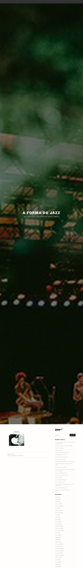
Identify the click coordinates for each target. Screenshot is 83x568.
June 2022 (57, 562)
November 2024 (58, 512)
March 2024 (57, 521)
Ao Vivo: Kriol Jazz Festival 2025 (61, 457)
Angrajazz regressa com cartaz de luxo (63, 490)
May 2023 (57, 537)
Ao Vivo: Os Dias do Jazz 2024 (60, 473)
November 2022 (58, 550)
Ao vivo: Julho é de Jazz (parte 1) (61, 487)
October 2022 (58, 553)
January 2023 (58, 546)
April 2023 (57, 539)
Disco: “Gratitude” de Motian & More (62, 452)
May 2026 (57, 501)
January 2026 (58, 503)
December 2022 (58, 548)
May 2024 (57, 519)
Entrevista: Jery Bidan (59, 448)
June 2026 (57, 499)
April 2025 (57, 508)
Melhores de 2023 (58, 477)
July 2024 (57, 515)
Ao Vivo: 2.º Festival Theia (60, 482)
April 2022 (57, 566)
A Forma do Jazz (41, 213)
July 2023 (57, 532)
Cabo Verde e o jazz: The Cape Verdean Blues (64, 445)
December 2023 (58, 526)
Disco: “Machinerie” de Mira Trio (61, 454)
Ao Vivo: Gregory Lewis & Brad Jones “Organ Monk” (65, 461)
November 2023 (58, 528)
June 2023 (57, 535)
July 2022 (57, 559)
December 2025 (58, 506)
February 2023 (58, 544)
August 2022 (57, 557)
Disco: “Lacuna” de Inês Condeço (61, 475)
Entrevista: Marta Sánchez (60, 467)
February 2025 (58, 510)
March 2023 (57, 541)
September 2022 (58, 555)
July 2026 (57, 497)
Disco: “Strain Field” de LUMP (61, 479)
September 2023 (58, 530)
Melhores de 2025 (58, 450)
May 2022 (57, 564)
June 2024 (57, 517)
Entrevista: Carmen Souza (60, 459)
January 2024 (57, 523)
